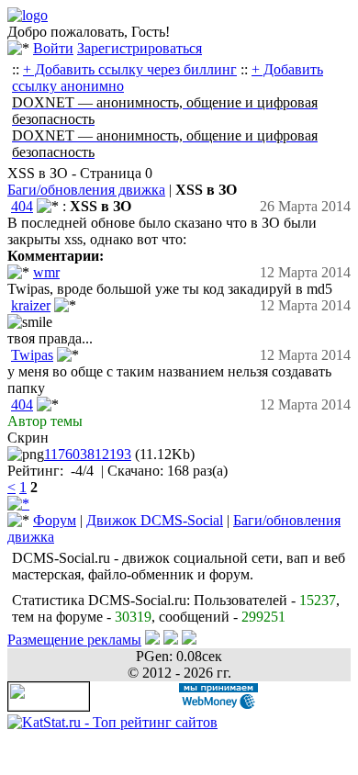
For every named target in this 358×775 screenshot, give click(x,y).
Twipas (32, 355)
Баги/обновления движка (86, 189)
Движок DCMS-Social (154, 520)
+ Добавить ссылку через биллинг (130, 69)
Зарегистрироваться (139, 48)
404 (22, 206)
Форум (54, 520)
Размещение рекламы (74, 639)
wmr (46, 272)
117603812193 (87, 454)
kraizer (30, 305)
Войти (53, 48)
